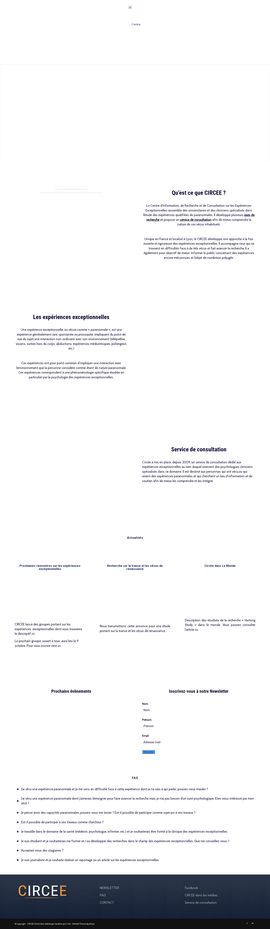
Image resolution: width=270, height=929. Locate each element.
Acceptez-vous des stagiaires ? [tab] (42, 850)
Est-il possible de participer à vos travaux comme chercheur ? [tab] (62, 822)
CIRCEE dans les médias (201, 895)
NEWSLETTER (109, 888)
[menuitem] (225, 3)
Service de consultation (201, 902)
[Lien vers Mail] (252, 3)
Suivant (267, 114)
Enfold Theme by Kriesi (83, 924)
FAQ (103, 895)
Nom (145, 703)
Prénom (147, 719)
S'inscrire (148, 752)
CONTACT (107, 902)
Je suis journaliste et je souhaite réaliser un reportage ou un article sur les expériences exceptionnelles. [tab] (90, 860)
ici (33, 633)
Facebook (191, 888)
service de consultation (196, 220)
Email (145, 735)
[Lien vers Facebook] (247, 3)
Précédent (3, 114)
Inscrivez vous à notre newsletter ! (226, 2)
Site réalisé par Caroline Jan (53, 924)
